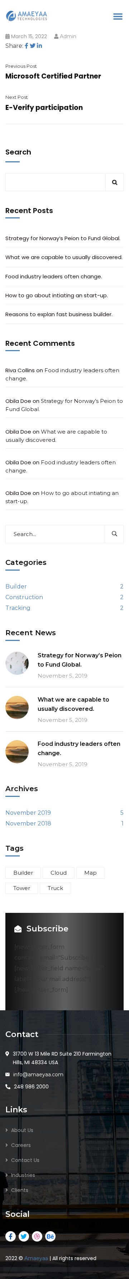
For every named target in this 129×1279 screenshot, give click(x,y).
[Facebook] (26, 45)
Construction (24, 597)
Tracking (17, 608)
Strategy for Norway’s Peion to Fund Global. (62, 238)
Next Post (16, 97)
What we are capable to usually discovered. (64, 257)
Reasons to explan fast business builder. (59, 314)
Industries (23, 1175)
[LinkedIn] (39, 45)
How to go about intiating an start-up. (56, 295)
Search (18, 152)
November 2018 (28, 823)
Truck (55, 888)
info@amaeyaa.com (38, 1074)
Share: (14, 45)
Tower (21, 888)
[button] (117, 16)
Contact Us (25, 1160)
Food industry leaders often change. (53, 276)
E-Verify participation (44, 107)
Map (90, 872)
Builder (16, 586)
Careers (21, 1145)
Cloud (59, 872)
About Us (22, 1130)
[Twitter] (32, 45)
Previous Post (21, 66)
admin (68, 36)
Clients (19, 1190)
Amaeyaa (36, 1258)
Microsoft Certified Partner (53, 76)
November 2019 (28, 812)
